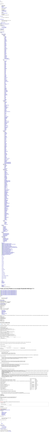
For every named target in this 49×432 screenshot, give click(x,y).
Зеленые (3, 257)
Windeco (3, 285)
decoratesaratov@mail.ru (3, 428)
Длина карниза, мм (2, 333)
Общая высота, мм (2, 332)
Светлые (3, 263)
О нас (2, 411)
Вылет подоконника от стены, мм (4, 335)
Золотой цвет (3, 273)
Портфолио (3, 281)
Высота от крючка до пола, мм (4, 336)
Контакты (3, 6)
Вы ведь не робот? (2, 344)
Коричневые (3, 269)
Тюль (2, 279)
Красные (3, 258)
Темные (3, 264)
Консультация (3, 312)
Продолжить (2, 406)
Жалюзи (5, 324)
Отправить (8, 302)
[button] (2, 19)
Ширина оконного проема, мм (4, 329)
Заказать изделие (4, 311)
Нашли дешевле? (2, 300)
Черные (3, 270)
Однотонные (3, 274)
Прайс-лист (3, 282)
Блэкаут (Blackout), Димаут (5, 275)
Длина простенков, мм (3, 330)
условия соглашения (4, 7)
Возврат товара (3, 413)
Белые (2, 256)
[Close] (0, 396)
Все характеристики (2, 303)
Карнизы (8, 324)
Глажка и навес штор (4, 313)
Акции (2, 280)
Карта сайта (3, 414)
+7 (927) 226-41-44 (4, 10)
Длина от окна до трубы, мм (3, 331)
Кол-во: (1, 307)
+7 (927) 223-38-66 (4, 11)
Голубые (3, 262)
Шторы (2, 324)
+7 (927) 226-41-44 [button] (2, 425)
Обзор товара (3, 310)
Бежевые (3, 268)
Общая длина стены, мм (3, 328)
